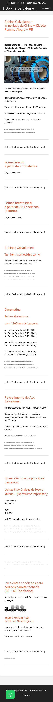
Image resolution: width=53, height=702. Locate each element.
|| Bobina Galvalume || (20, 8)
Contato (26, 695)
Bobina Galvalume (12, 113)
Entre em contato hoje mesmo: (18, 636)
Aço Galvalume (33, 627)
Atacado (8, 630)
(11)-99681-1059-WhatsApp (34, 3)
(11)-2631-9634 (13, 3)
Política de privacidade (16, 690)
